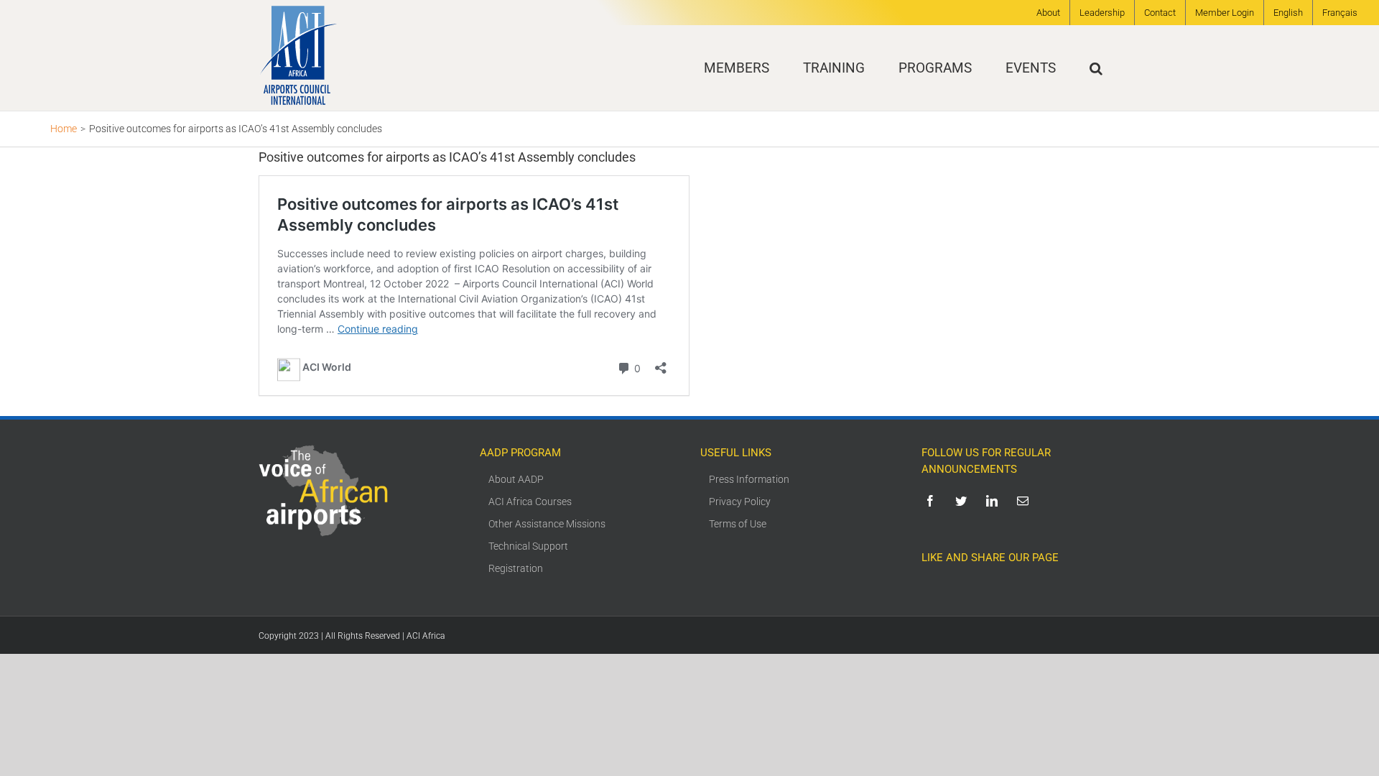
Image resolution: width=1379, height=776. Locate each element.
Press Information (749, 479)
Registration (515, 568)
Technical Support (528, 546)
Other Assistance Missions (546, 524)
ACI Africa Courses (530, 501)
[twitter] (963, 501)
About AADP (516, 479)
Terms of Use (737, 524)
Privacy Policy (740, 501)
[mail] (1025, 501)
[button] (1096, 68)
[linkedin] (994, 501)
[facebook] (932, 501)
